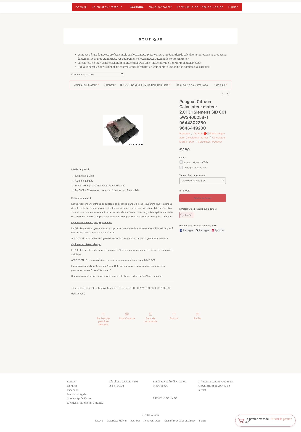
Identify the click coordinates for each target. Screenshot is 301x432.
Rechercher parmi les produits (103, 321)
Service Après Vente (79, 398)
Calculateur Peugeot (210, 141)
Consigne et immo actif (195, 167)
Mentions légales (77, 394)
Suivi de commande (150, 320)
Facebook (72, 390)
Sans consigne (196, 162)
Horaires (72, 385)
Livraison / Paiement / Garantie (85, 402)
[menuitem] (223, 93)
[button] (221, 84)
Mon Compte (127, 318)
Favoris (174, 318)
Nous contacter (160, 6)
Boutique (137, 6)
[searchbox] (97, 74)
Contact (71, 381)
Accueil (81, 6)
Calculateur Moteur (107, 6)
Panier (233, 6)
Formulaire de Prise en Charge (200, 6)
